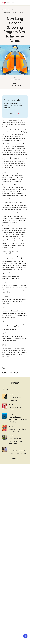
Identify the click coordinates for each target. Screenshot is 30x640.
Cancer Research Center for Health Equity (14, 132)
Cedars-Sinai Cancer (16, 130)
